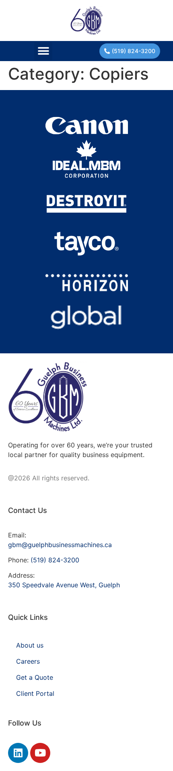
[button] (43, 51)
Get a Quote (34, 677)
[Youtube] (40, 753)
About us (29, 645)
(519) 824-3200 (55, 560)
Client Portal (35, 693)
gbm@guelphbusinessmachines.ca (60, 545)
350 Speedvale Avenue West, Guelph (64, 585)
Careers (28, 661)
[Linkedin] (18, 753)
